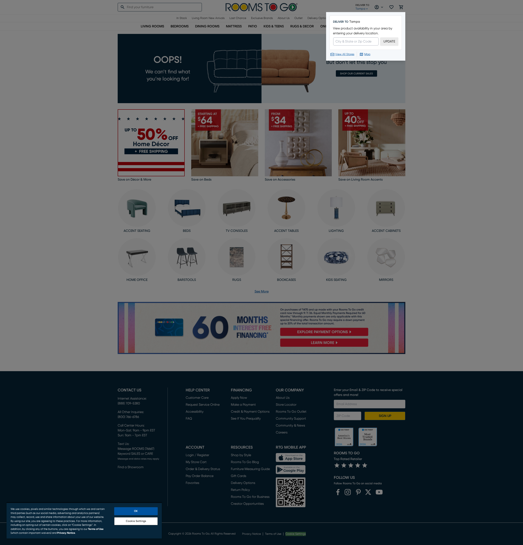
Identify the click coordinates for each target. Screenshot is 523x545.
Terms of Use (96, 529)
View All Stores (344, 54)
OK (136, 511)
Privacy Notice (66, 533)
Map (367, 54)
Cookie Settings (136, 521)
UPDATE (389, 41)
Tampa (354, 21)
